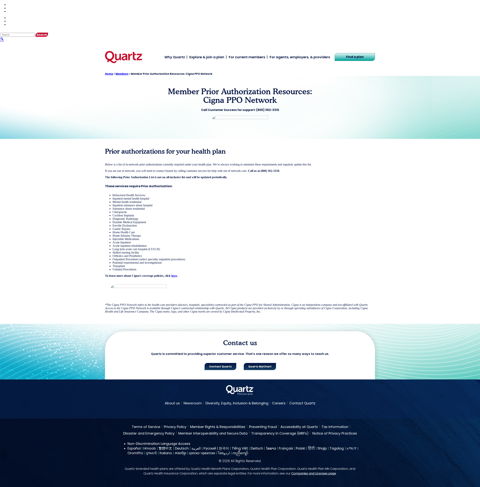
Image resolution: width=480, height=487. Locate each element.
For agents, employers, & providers (300, 57)
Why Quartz (174, 57)
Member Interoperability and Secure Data (213, 434)
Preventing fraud (263, 427)
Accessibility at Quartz (299, 427)
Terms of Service (146, 427)
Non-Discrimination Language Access (159, 443)
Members (122, 74)
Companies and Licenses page (313, 473)
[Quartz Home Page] (240, 390)
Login (11, 11)
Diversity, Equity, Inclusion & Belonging (237, 403)
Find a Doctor (16, 4)
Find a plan (355, 57)
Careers (279, 403)
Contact (13, 8)
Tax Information (335, 427)
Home (109, 74)
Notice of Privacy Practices (334, 434)
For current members (247, 57)
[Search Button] (2, 38)
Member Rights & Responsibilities (217, 427)
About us (172, 403)
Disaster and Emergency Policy (149, 434)
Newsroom (193, 403)
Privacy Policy (175, 427)
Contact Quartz (302, 403)
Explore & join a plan (206, 57)
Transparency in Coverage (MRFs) (280, 434)
